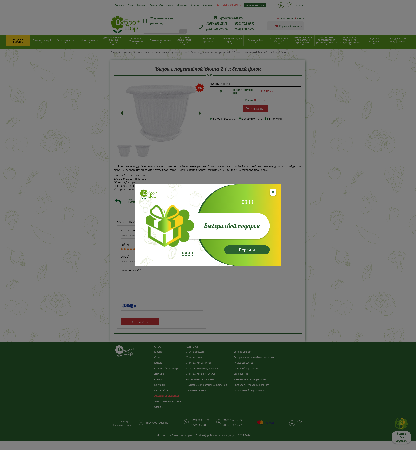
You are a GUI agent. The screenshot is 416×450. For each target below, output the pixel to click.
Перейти (247, 249)
